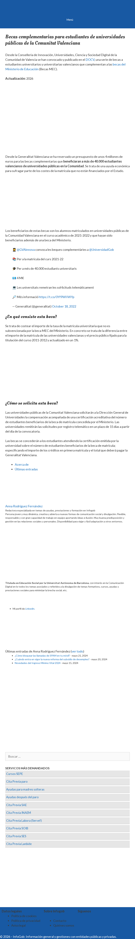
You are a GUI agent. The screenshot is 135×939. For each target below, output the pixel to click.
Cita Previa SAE (16, 805)
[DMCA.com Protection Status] (126, 936)
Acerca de (22, 464)
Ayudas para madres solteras (25, 789)
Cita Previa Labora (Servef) (24, 820)
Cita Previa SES (16, 836)
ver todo (77, 651)
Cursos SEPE (14, 774)
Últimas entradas (26, 469)
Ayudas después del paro (22, 797)
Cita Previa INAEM (18, 812)
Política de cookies (24, 916)
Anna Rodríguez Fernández (24, 506)
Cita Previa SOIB (17, 828)
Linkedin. (30, 608)
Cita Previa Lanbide (19, 844)
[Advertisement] (67, 202)
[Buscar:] (67, 756)
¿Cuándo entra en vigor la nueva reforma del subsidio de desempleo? (52, 659)
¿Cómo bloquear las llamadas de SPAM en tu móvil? (42, 655)
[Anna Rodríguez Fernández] (27, 501)
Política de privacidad (25, 921)
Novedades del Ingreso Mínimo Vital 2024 (37, 662)
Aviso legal (18, 925)
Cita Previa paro (17, 781)
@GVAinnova (26, 249)
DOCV (90, 59)
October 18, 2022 (64, 306)
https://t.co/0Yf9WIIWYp (56, 297)
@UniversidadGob (101, 249)
